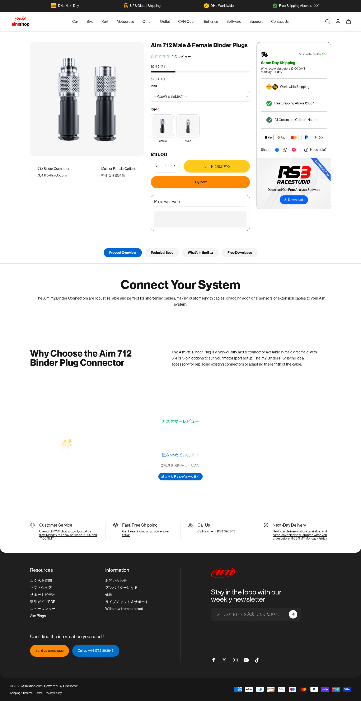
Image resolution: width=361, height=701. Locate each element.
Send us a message (50, 651)
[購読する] (293, 614)
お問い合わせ (116, 580)
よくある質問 (41, 580)
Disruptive (70, 686)
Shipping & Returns (21, 693)
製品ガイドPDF (42, 602)
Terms (39, 693)
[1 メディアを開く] (87, 99)
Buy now (200, 182)
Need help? (318, 150)
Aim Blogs (38, 616)
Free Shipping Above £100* (299, 6)
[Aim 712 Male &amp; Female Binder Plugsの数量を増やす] (175, 166)
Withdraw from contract (124, 609)
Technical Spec (162, 253)
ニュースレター (42, 609)
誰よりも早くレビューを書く (180, 477)
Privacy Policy (53, 693)
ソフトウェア (41, 587)
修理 (109, 595)
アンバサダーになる (121, 587)
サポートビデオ (42, 595)
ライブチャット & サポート (127, 602)
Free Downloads (240, 253)
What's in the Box (200, 253)
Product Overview (122, 253)
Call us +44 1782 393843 (96, 651)
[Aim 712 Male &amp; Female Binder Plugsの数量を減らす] (156, 166)
